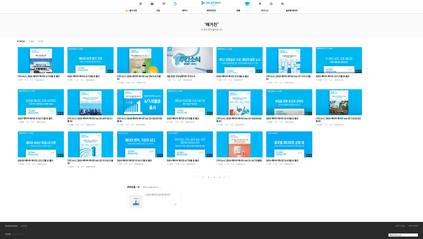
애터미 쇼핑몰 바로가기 (151, 187)
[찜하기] (175, 204)
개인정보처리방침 (11, 226)
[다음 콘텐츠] (224, 177)
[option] (154, 200)
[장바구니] (163, 3)
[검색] (282, 3)
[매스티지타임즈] (175, 3)
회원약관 (24, 226)
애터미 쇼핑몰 (400, 225)
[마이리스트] (260, 3)
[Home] (152, 3)
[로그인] (271, 3)
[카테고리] (140, 3)
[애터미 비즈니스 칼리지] (247, 3)
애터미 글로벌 (413, 225)
